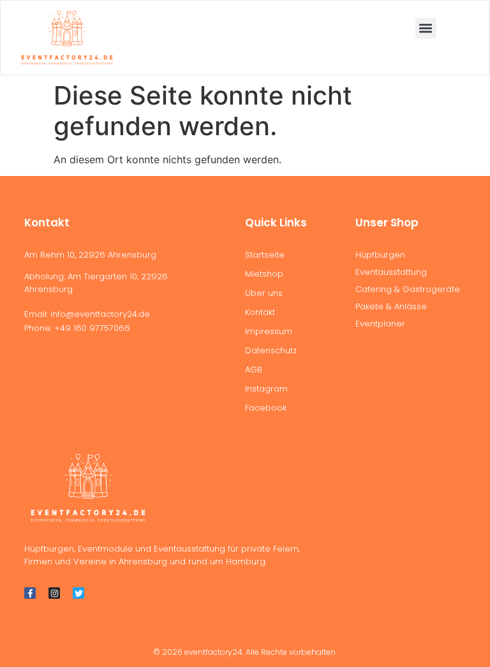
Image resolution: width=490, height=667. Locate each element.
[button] (425, 28)
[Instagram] (54, 593)
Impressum (268, 331)
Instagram (266, 389)
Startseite (265, 255)
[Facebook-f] (30, 593)
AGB (253, 369)
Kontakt (260, 312)
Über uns (264, 293)
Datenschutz (271, 350)
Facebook (265, 408)
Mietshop (264, 274)
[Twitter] (78, 593)
